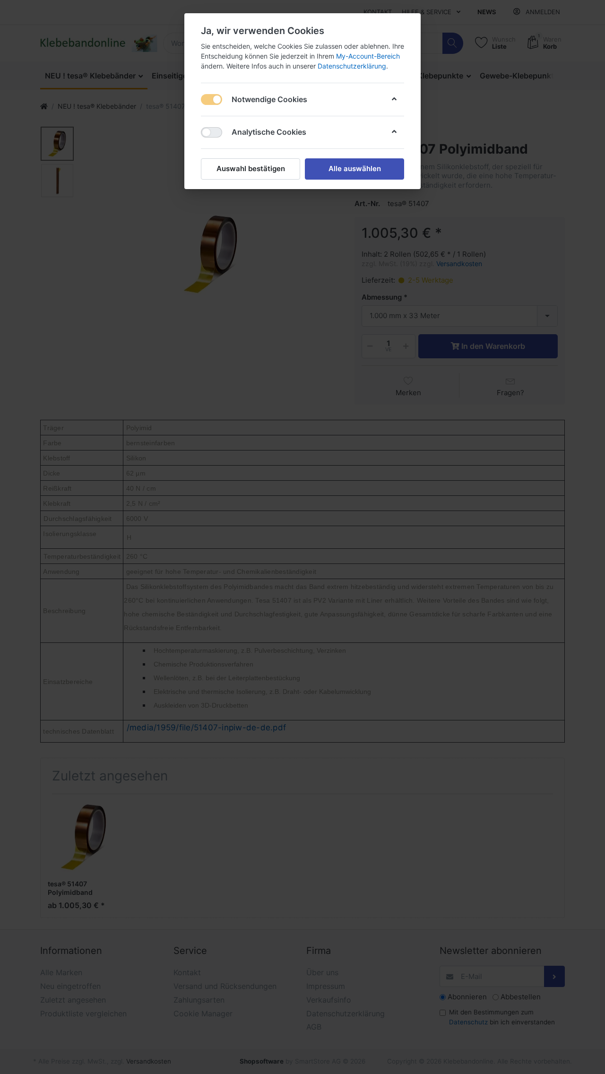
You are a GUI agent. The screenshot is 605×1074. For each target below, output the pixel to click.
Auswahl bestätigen (250, 168)
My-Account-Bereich (368, 56)
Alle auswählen (354, 168)
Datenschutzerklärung (352, 66)
